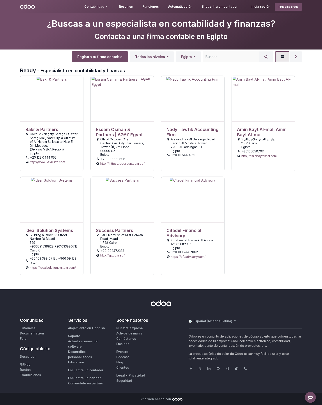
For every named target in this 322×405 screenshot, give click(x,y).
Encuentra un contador (85, 370)
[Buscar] (266, 56)
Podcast (122, 357)
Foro (23, 338)
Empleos (122, 344)
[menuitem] (126, 6)
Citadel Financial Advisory (183, 233)
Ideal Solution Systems (49, 230)
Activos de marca (129, 333)
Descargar (28, 356)
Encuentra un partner (84, 378)
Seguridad (124, 380)
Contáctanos (126, 338)
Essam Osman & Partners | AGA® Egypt (119, 132)
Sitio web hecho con (155, 399)
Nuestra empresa (129, 328)
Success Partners (114, 230)
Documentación (32, 333)
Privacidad (137, 375)
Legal (120, 375)
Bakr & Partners (41, 129)
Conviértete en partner (85, 383)
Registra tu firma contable (99, 57)
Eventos (122, 352)
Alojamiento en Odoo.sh (86, 328)
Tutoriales (27, 328)
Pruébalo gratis (288, 6)
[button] (152, 56)
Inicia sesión (260, 6)
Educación (76, 362)
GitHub (25, 364)
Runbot (25, 369)
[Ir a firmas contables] (51, 99)
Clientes (122, 367)
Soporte (74, 336)
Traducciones (30, 375)
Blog (119, 362)
